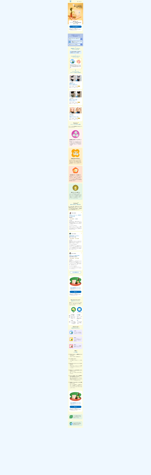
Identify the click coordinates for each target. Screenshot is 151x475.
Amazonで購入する (75, 26)
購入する (75, 291)
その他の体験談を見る (75, 272)
